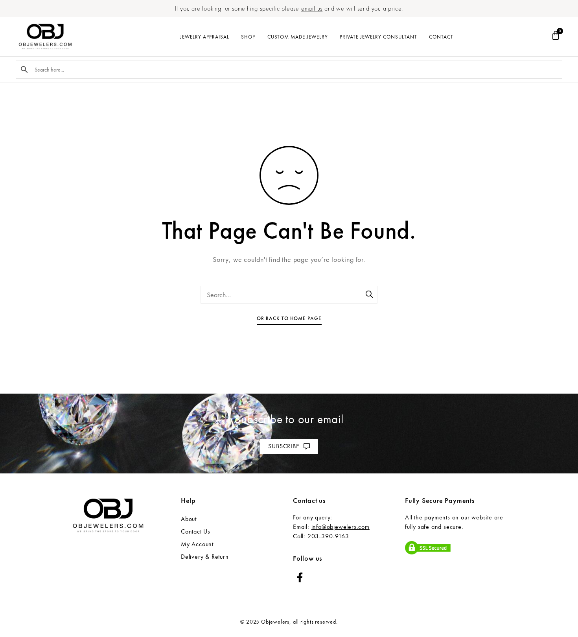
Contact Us (195, 531)
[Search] (369, 295)
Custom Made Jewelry (297, 36)
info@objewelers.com (340, 527)
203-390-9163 (328, 536)
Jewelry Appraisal (204, 36)
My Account (197, 544)
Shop (248, 36)
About (189, 519)
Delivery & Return (205, 556)
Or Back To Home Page (289, 318)
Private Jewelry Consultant (378, 36)
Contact (441, 36)
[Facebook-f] (300, 577)
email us (311, 8)
